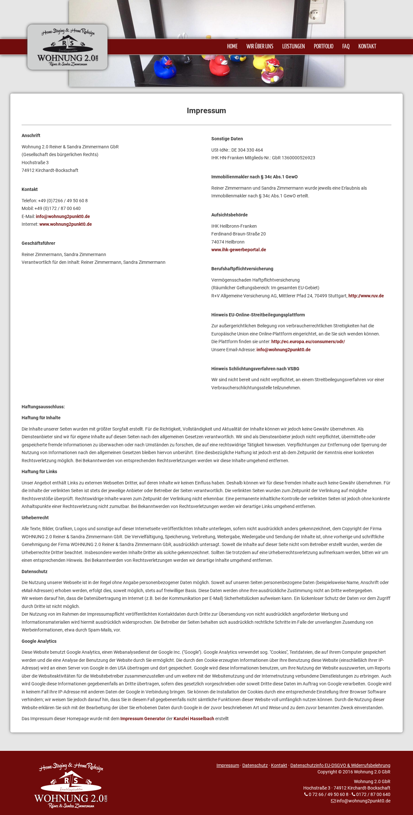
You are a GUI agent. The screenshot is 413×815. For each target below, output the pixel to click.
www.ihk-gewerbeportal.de (238, 249)
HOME (232, 47)
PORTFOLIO (323, 47)
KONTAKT (367, 47)
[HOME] (82, 58)
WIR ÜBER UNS (260, 47)
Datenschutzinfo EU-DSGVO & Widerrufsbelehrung (340, 765)
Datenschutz (255, 765)
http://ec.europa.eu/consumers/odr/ (308, 341)
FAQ (345, 47)
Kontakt (279, 765)
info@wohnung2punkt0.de (63, 216)
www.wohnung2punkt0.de (65, 224)
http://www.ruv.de (366, 295)
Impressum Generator (142, 718)
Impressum (228, 765)
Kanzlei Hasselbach (194, 718)
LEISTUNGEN (293, 47)
